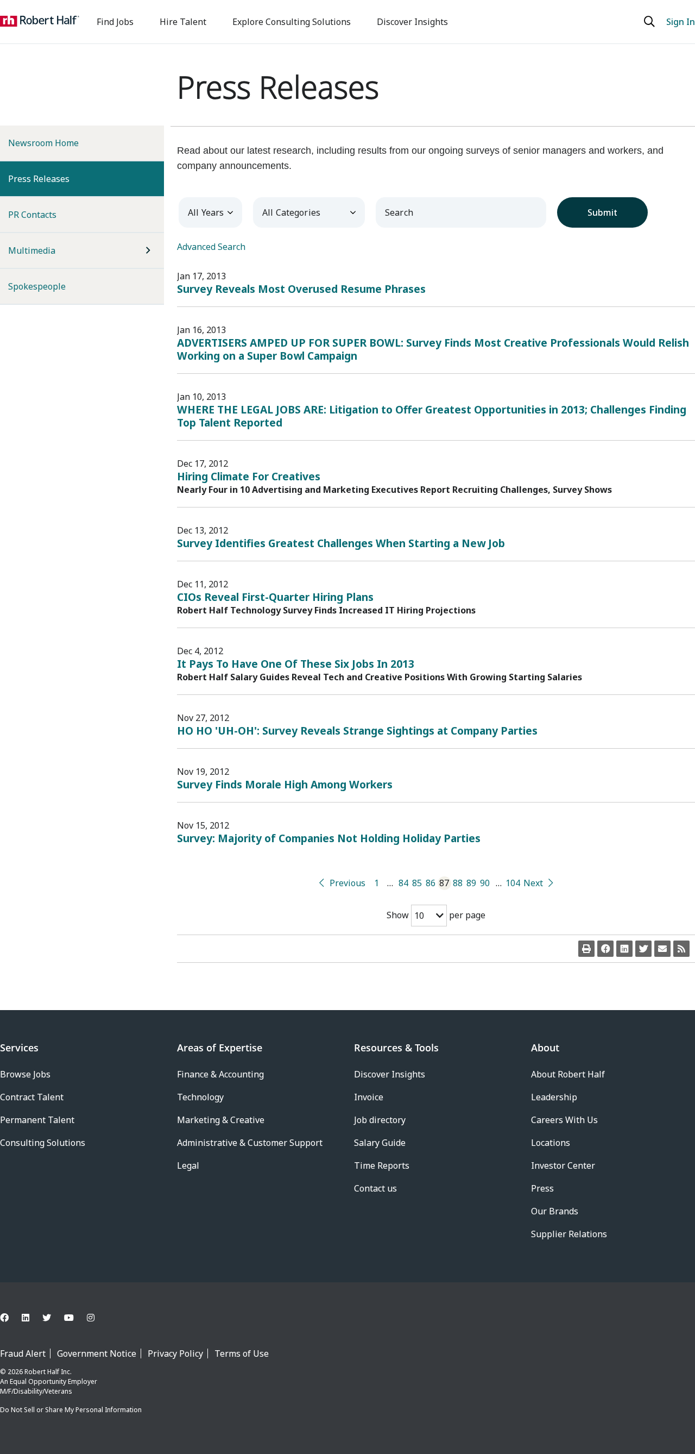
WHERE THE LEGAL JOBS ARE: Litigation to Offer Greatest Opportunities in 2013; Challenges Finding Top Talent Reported (431, 416)
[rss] (681, 949)
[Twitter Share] (643, 949)
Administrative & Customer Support (250, 1143)
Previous (347, 883)
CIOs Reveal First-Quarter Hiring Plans (275, 597)
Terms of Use (241, 1353)
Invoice (368, 1097)
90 (485, 883)
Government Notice (96, 1353)
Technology (200, 1097)
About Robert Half (568, 1074)
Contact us (375, 1188)
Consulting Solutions (42, 1143)
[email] (662, 949)
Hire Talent (183, 22)
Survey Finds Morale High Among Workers (285, 784)
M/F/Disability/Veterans (36, 1391)
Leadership (554, 1097)
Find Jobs (115, 22)
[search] (651, 21)
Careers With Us (564, 1120)
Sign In (680, 22)
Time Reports (381, 1165)
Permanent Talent (37, 1120)
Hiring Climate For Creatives (248, 476)
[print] (586, 949)
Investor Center (563, 1165)
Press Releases (56, 178)
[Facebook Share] (605, 949)
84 (403, 883)
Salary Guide (380, 1143)
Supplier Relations (569, 1234)
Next (533, 883)
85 (417, 883)
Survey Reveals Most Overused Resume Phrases (301, 288)
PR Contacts (32, 215)
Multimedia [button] (31, 250)
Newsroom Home (43, 143)
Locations (550, 1143)
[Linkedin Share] (624, 949)
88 (458, 883)
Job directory (380, 1120)
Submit (602, 212)
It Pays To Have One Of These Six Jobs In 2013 (295, 663)
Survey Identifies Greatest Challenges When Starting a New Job (341, 543)
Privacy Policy (175, 1353)
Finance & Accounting (220, 1074)
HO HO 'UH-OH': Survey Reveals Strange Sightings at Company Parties (357, 730)
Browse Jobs (25, 1074)
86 (430, 883)
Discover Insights (412, 22)
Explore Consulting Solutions (291, 22)
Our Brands (554, 1211)
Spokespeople (37, 286)
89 (471, 883)
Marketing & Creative (220, 1120)
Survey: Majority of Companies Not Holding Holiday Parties (329, 838)
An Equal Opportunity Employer (48, 1381)
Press (542, 1188)
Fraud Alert (23, 1353)
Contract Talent (32, 1097)
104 (512, 883)
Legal (188, 1165)
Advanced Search (211, 247)
